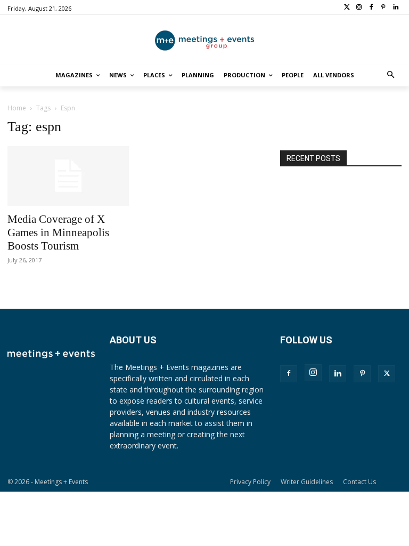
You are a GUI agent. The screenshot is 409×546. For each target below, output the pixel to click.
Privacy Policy (250, 481)
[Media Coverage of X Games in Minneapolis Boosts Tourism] (68, 176)
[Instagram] (359, 8)
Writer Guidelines (307, 481)
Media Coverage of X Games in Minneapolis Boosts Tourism (58, 232)
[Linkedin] (395, 8)
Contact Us (359, 481)
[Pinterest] (383, 8)
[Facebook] (371, 8)
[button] (391, 75)
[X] (386, 373)
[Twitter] (347, 8)
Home (16, 108)
